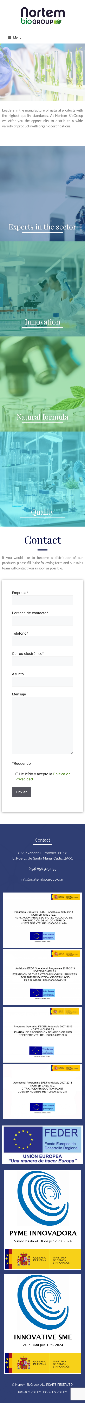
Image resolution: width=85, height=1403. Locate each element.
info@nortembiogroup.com (42, 879)
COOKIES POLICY (55, 1392)
